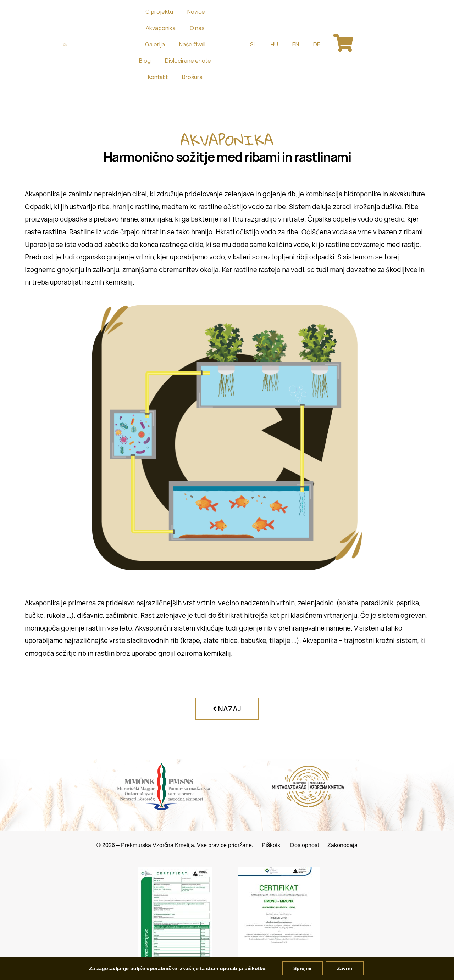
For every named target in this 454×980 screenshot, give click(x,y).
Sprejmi (302, 968)
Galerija (155, 44)
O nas (197, 28)
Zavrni (344, 968)
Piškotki (276, 845)
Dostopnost (308, 845)
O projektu (159, 12)
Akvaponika (161, 28)
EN (295, 44)
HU (274, 44)
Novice (196, 12)
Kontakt (158, 77)
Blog (145, 61)
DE (316, 44)
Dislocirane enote (188, 61)
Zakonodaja (342, 845)
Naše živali (192, 44)
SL (253, 44)
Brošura (192, 77)
